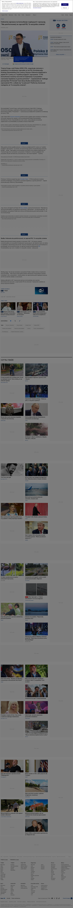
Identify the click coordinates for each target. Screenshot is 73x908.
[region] (36, 6)
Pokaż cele (65, 7)
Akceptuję (65, 4)
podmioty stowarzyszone (19, 3)
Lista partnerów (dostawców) (37, 7)
